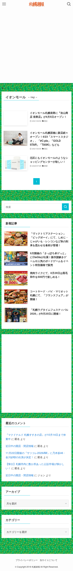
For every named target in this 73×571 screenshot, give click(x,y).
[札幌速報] (36, 4)
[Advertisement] (36, 46)
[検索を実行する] (65, 206)
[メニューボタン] (4, 4)
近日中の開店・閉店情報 (20, 446)
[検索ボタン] (69, 4)
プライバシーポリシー (27, 560)
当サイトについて (48, 560)
